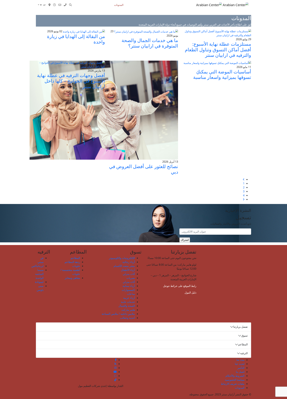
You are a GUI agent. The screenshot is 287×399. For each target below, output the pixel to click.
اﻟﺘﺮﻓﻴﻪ (165, 4)
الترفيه (244, 353)
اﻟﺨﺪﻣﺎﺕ (131, 4)
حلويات (76, 266)
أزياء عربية (129, 298)
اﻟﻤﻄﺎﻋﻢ (177, 4)
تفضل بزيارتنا (240, 327)
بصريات (130, 278)
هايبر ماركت (128, 310)
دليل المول (190, 292)
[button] (70, 4)
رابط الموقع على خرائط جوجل (179, 286)
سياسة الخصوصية (234, 380)
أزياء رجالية (128, 262)
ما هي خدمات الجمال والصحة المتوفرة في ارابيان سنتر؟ (150, 43)
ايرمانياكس (37, 266)
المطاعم (75, 258)
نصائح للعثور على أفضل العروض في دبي (143, 169)
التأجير (240, 368)
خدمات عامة (128, 302)
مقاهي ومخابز (72, 278)
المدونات (118, 4)
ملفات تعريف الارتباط (232, 384)
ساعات (131, 294)
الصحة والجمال (126, 306)
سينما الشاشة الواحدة (39, 274)
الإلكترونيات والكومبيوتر (122, 258)
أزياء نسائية (129, 286)
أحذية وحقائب (127, 318)
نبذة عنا (240, 360)
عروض (142, 4)
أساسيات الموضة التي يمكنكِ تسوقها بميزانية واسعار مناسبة (222, 74)
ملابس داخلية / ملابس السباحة (118, 314)
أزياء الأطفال (128, 270)
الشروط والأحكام (235, 376)
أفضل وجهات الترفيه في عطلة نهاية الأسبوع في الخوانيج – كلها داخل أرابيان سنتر (71, 81)
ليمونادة (39, 282)
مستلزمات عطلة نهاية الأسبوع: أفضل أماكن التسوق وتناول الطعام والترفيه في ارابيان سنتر (218, 49)
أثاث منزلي (129, 274)
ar (44, 5)
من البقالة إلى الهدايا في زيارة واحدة (76, 39)
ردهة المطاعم (72, 262)
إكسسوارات (128, 290)
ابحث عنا (239, 364)
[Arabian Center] (222, 4)
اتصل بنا (240, 372)
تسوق (191, 4)
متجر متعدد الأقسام (124, 266)
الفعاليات (154, 4)
